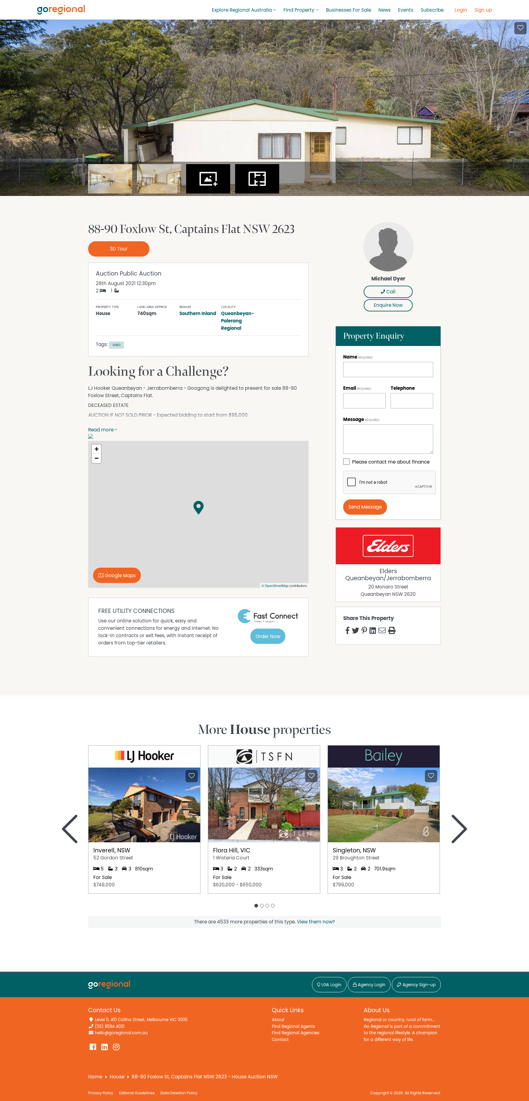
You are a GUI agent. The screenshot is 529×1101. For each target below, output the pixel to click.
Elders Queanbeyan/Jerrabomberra (388, 574)
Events (405, 10)
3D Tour (119, 248)
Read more (101, 429)
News (384, 10)
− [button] (97, 458)
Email (349, 388)
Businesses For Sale (348, 10)
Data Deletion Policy (178, 1093)
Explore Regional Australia (242, 10)
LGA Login (330, 985)
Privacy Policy (100, 1093)
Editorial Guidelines (137, 1093)
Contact (280, 1039)
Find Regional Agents (293, 1026)
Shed (116, 345)
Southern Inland (197, 313)
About (278, 1019)
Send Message (365, 507)
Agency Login (371, 985)
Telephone (403, 388)
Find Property (298, 10)
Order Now (268, 636)
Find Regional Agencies (295, 1033)
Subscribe (432, 10)
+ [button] (97, 449)
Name (350, 357)
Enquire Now (388, 305)
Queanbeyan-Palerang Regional (237, 321)
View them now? (316, 921)
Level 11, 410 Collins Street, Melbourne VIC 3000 (141, 1019)
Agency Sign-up (418, 985)
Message (353, 419)
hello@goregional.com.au (121, 1033)
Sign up (483, 10)
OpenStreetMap (276, 585)
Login (461, 10)
